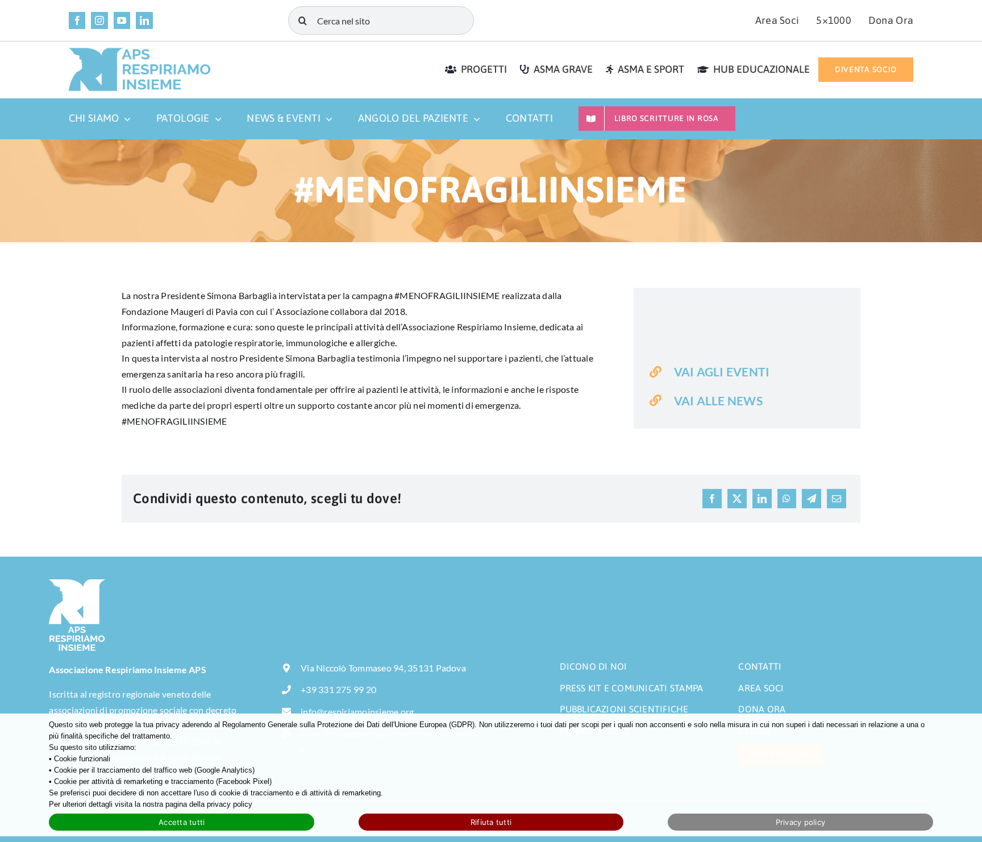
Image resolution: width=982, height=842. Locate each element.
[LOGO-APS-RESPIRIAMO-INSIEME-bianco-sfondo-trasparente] (77, 583)
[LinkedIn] (762, 498)
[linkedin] (144, 20)
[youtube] (122, 20)
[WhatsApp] (786, 498)
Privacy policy (801, 822)
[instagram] (99, 20)
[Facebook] (712, 498)
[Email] (836, 498)
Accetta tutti (182, 822)
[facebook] (77, 20)
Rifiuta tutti (491, 822)
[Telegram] (811, 498)
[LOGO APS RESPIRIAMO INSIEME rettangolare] (140, 51)
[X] (737, 498)
